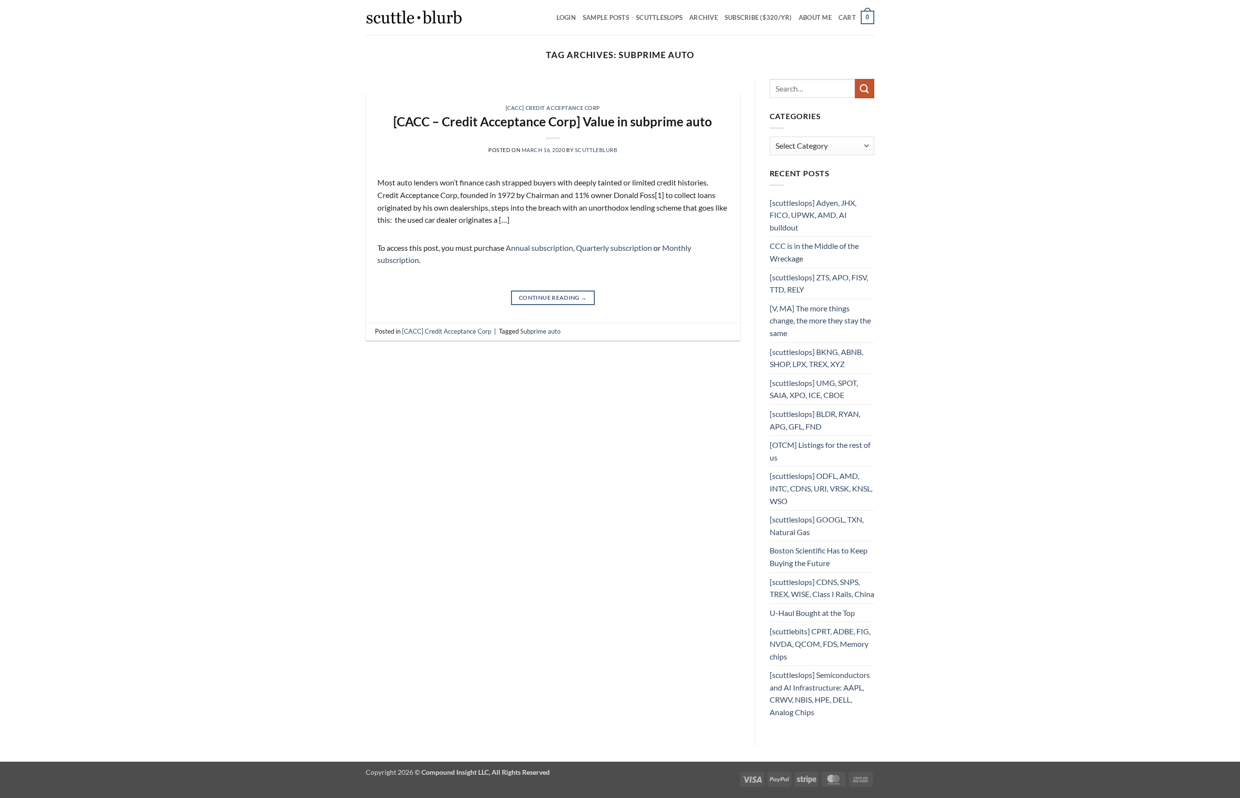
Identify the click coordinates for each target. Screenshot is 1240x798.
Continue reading (553, 297)
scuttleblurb (596, 150)
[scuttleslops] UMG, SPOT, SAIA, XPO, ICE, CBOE (814, 389)
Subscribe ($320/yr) (758, 17)
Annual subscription (539, 247)
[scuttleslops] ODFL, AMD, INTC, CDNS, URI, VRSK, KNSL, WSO (821, 488)
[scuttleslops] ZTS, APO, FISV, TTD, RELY (819, 283)
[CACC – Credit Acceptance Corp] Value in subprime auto (552, 121)
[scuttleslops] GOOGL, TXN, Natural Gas (817, 526)
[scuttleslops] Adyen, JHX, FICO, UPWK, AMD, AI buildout (813, 215)
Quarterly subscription (614, 247)
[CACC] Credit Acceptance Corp (553, 108)
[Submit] (864, 88)
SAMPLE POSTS (606, 17)
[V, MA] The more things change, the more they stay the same (820, 321)
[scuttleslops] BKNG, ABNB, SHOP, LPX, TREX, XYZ (816, 358)
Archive (703, 17)
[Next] (720, 88)
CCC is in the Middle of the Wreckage (814, 252)
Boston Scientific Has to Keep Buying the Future (819, 557)
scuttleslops (659, 17)
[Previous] (385, 88)
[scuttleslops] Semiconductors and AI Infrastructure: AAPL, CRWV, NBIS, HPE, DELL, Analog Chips (820, 693)
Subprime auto (540, 331)
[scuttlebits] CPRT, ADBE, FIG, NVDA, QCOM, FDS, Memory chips (820, 643)
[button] (856, 17)
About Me (815, 17)
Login (566, 17)
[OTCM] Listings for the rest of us (820, 451)
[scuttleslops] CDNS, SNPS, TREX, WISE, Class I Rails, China (822, 588)
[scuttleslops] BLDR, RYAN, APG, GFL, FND (815, 420)
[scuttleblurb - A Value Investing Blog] (414, 17)
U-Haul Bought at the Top (812, 612)
